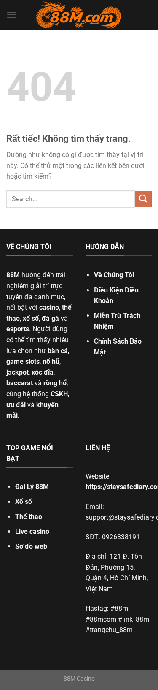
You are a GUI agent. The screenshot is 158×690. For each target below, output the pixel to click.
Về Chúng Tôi (114, 275)
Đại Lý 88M (32, 487)
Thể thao (28, 517)
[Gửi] (143, 199)
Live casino (32, 532)
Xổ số (23, 502)
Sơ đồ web (31, 546)
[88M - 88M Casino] (79, 15)
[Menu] (11, 14)
